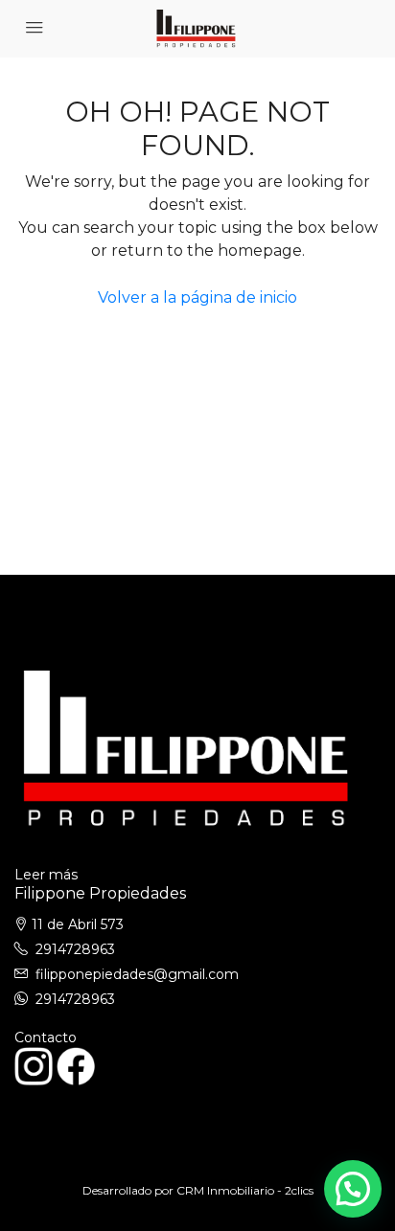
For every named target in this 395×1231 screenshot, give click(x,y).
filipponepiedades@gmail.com (137, 974)
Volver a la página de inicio (197, 297)
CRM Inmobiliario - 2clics (245, 1190)
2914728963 (75, 949)
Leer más (46, 874)
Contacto (45, 1037)
